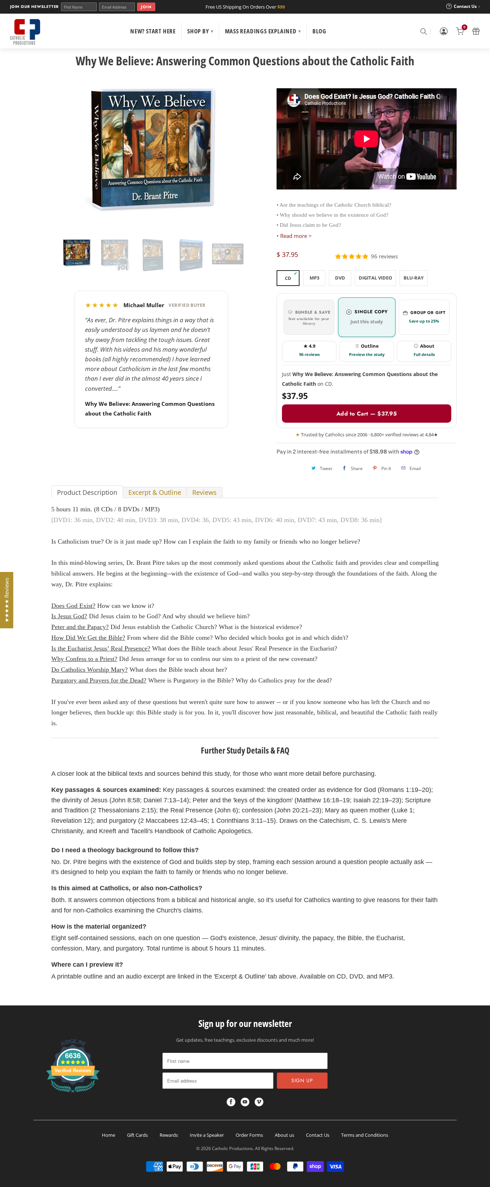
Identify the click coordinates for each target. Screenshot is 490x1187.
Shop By (200, 31)
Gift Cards (137, 1135)
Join (146, 7)
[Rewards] (476, 31)
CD (288, 278)
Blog (319, 31)
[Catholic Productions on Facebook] (231, 1102)
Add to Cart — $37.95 (366, 413)
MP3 (314, 278)
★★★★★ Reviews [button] (6, 600)
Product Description (87, 492)
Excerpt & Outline (154, 492)
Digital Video (375, 278)
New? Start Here (153, 31)
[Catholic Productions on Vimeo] (259, 1102)
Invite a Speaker (207, 1135)
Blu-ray (414, 278)
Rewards (169, 1135)
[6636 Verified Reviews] (73, 1094)
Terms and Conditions (364, 1135)
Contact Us (317, 1135)
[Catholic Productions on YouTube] (245, 1102)
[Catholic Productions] (25, 32)
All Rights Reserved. (274, 1148)
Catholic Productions (232, 1148)
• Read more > (294, 235)
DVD (340, 278)
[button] (351, 256)
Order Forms (249, 1135)
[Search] (423, 31)
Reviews (204, 492)
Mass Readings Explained (263, 31)
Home (108, 1135)
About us (284, 1135)
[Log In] (444, 31)
